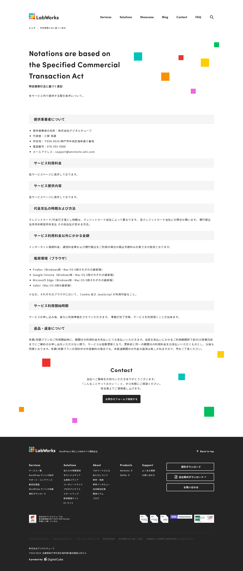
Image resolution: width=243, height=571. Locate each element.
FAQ (198, 17)
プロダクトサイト (72, 489)
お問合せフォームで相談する (121, 399)
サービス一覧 (35, 470)
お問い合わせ (148, 475)
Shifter (123, 475)
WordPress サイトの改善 (41, 489)
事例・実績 (98, 479)
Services (105, 17)
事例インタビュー (101, 484)
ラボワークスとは (101, 470)
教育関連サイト (71, 498)
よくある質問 (148, 470)
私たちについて (100, 475)
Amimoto (125, 470)
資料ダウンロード (37, 493)
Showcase (147, 17)
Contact (181, 17)
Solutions (126, 17)
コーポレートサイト (73, 484)
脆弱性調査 (34, 484)
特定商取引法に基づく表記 (130, 538)
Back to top (207, 451)
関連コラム (98, 493)
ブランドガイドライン (39, 538)
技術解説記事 (99, 489)
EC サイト (69, 502)
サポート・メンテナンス (41, 479)
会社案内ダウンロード (191, 477)
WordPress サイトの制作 (41, 475)
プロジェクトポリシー (63, 538)
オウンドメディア (72, 475)
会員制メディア (71, 479)
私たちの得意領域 (72, 470)
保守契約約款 (109, 538)
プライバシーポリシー (86, 538)
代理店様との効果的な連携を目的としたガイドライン (170, 538)
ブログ (96, 498)
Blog (165, 17)
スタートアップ (71, 493)
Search (211, 17)
